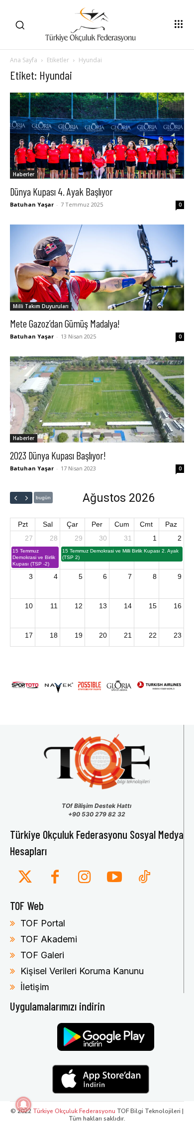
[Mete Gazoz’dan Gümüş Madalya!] (97, 268)
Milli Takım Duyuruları (41, 306)
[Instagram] (84, 878)
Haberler (23, 174)
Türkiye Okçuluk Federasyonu (74, 1111)
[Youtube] (114, 878)
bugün (43, 497)
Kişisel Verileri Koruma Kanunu (82, 971)
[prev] (15, 498)
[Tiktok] (144, 878)
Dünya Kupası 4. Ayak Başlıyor (61, 191)
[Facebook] (55, 878)
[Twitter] (25, 878)
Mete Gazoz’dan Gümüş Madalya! (65, 323)
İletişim (34, 987)
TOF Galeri (42, 955)
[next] (26, 498)
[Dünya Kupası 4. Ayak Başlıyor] (97, 136)
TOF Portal (42, 923)
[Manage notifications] (23, 1105)
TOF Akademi (48, 939)
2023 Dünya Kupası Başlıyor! (58, 455)
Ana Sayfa (23, 60)
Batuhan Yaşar (32, 204)
